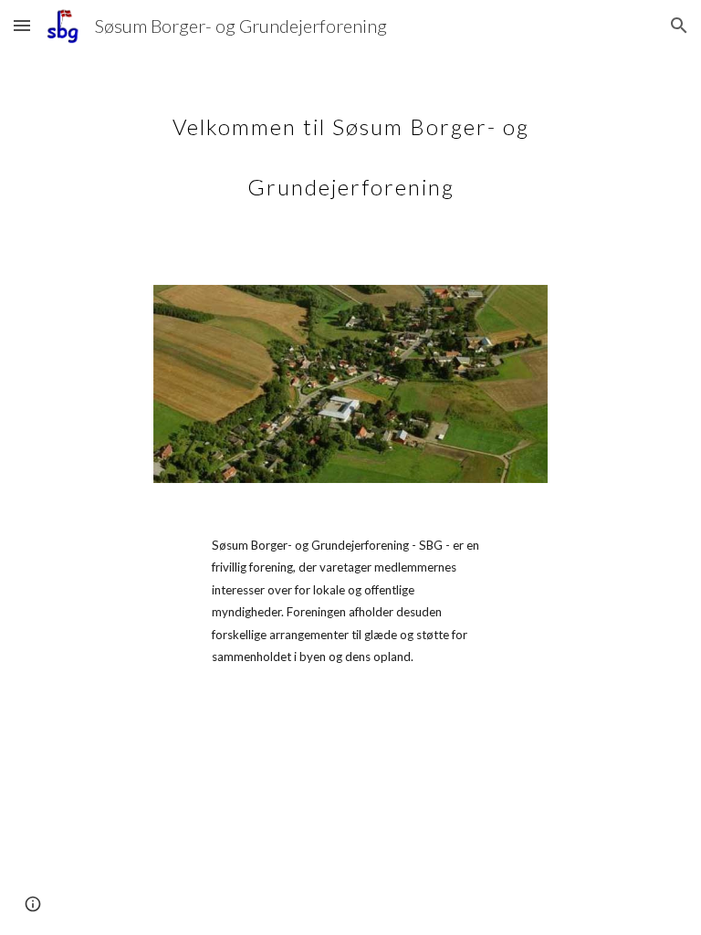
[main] (350, 144)
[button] (22, 25)
